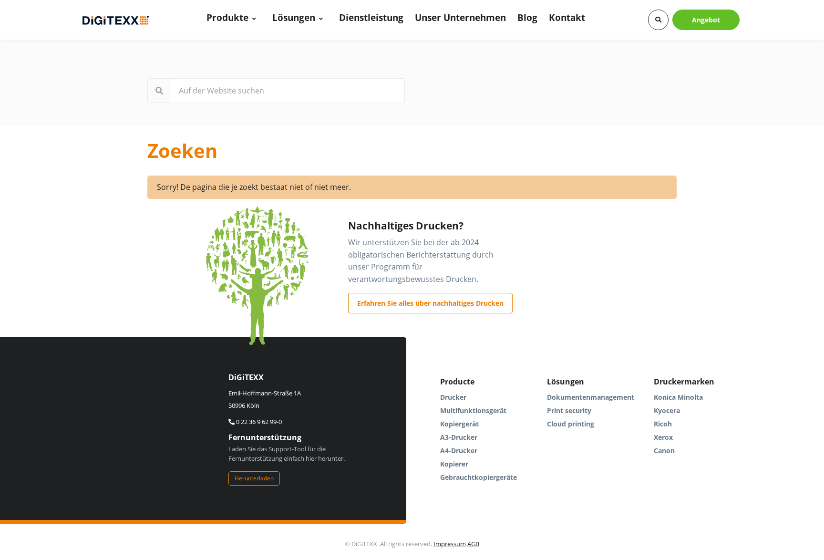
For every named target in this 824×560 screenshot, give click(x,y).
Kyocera (667, 410)
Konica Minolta (678, 397)
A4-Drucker (458, 450)
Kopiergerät (459, 423)
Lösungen (293, 17)
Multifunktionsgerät (473, 410)
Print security (569, 410)
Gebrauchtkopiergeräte (478, 477)
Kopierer (454, 463)
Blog (527, 17)
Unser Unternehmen (460, 17)
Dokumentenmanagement (590, 397)
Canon (664, 450)
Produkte (227, 17)
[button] (658, 20)
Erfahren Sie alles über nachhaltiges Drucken (430, 303)
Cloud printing (570, 423)
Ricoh (663, 423)
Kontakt (567, 17)
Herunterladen (254, 478)
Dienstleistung (371, 17)
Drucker (453, 397)
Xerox (663, 437)
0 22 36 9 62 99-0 (258, 421)
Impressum (449, 543)
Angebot (706, 19)
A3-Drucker (458, 437)
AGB (473, 543)
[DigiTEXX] (115, 20)
